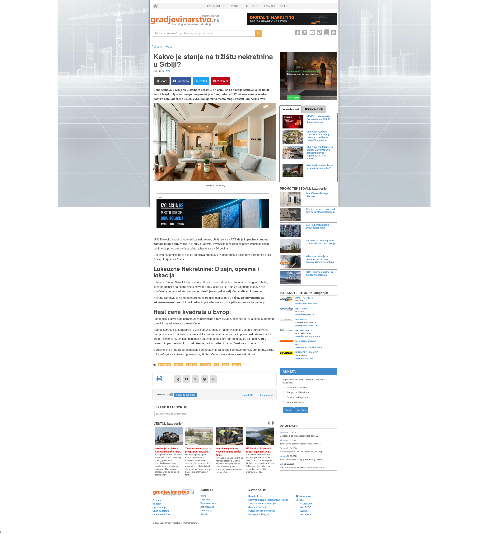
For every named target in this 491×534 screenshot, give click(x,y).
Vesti (169, 46)
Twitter (202, 81)
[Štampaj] (159, 378)
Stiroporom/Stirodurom (298, 392)
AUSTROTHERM (304, 297)
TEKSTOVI (251, 7)
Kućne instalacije (257, 507)
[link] (196, 20)
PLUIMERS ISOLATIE (306, 352)
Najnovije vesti (291, 109)
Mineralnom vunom (297, 387)
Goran (283, 432)
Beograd (191, 365)
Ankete (204, 514)
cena (225, 365)
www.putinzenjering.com (308, 347)
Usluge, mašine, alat (259, 514)
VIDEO (284, 6)
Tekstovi (205, 499)
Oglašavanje (159, 507)
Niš (216, 365)
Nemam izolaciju (295, 402)
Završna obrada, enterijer (262, 503)
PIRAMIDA (301, 319)
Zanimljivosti (207, 507)
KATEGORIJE (216, 7)
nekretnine (164, 365)
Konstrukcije (255, 496)
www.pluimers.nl (304, 358)
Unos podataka (160, 511)
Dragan (283, 448)
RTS (168, 71)
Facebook (182, 81)
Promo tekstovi (208, 503)
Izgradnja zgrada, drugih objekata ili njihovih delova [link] (173, 414)
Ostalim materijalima (297, 397)
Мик (282, 464)
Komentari (289, 426)
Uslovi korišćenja (161, 514)
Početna (157, 46)
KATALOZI (269, 6)
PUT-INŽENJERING (305, 341)
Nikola (283, 440)
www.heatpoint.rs (304, 314)
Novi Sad (205, 365)
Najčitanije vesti (314, 109)
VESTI (234, 6)
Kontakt (156, 504)
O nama (156, 500)
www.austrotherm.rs (306, 303)
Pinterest (222, 81)
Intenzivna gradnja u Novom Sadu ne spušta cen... (228, 451)
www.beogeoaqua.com (307, 336)
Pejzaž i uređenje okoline (261, 510)
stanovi (178, 365)
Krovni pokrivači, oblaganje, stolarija (268, 500)
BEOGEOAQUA (303, 330)
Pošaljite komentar (185, 394)
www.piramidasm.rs (306, 325)
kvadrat (236, 365)
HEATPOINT (301, 308)
